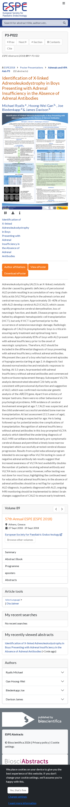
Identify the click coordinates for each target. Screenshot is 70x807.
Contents (54, 42)
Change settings (17, 796)
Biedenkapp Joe (15, 690)
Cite (9, 48)
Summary (10, 552)
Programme (12, 566)
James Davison (37, 110)
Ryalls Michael (14, 672)
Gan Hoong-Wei (15, 681)
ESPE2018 (10, 67)
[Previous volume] (56, 509)
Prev (11, 42)
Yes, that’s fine (18, 790)
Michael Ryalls (13, 105)
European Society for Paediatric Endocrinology (32, 534)
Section (37, 42)
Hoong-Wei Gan (41, 105)
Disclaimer (12, 603)
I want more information (22, 803)
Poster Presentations (32, 67)
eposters (10, 572)
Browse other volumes (20, 539)
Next (22, 42)
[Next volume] (62, 509)
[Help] (64, 23)
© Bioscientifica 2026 (18, 742)
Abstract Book (14, 559)
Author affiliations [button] (14, 266)
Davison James (14, 699)
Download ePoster (15, 273)
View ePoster (38, 266)
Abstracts (11, 579)
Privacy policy (40, 742)
